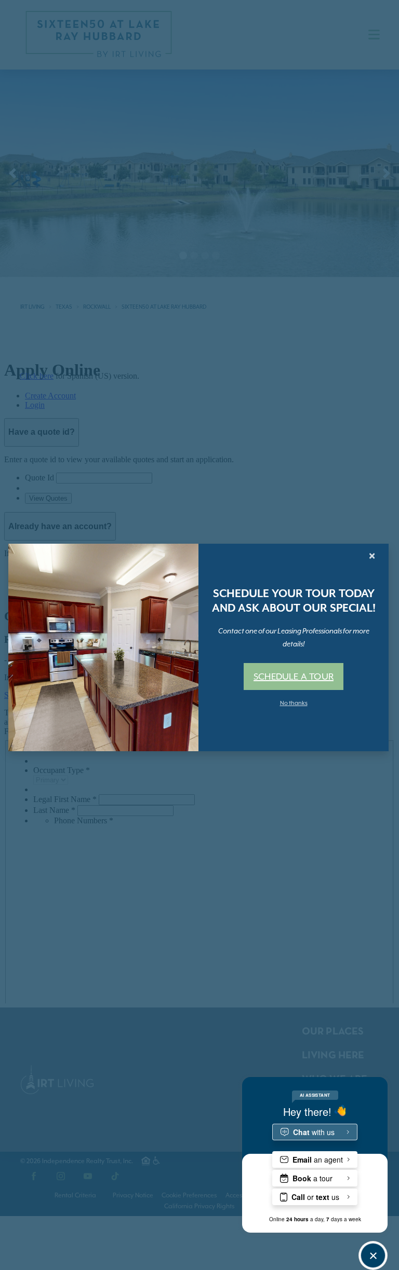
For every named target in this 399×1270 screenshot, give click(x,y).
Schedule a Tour (294, 676)
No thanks (294, 703)
